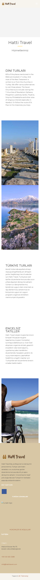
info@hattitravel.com (9, 564)
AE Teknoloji (23, 576)
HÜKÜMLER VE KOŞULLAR (20, 530)
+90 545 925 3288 (8, 557)
